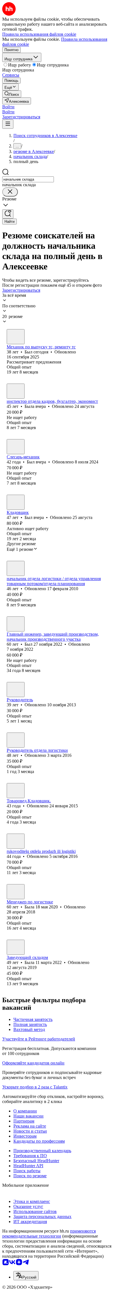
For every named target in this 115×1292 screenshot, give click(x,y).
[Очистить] (10, 192)
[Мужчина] (16, 336)
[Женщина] (16, 391)
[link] (11, 93)
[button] (8, 106)
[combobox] (28, 179)
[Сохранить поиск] (7, 214)
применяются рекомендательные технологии (49, 1233)
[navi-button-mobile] (7, 124)
